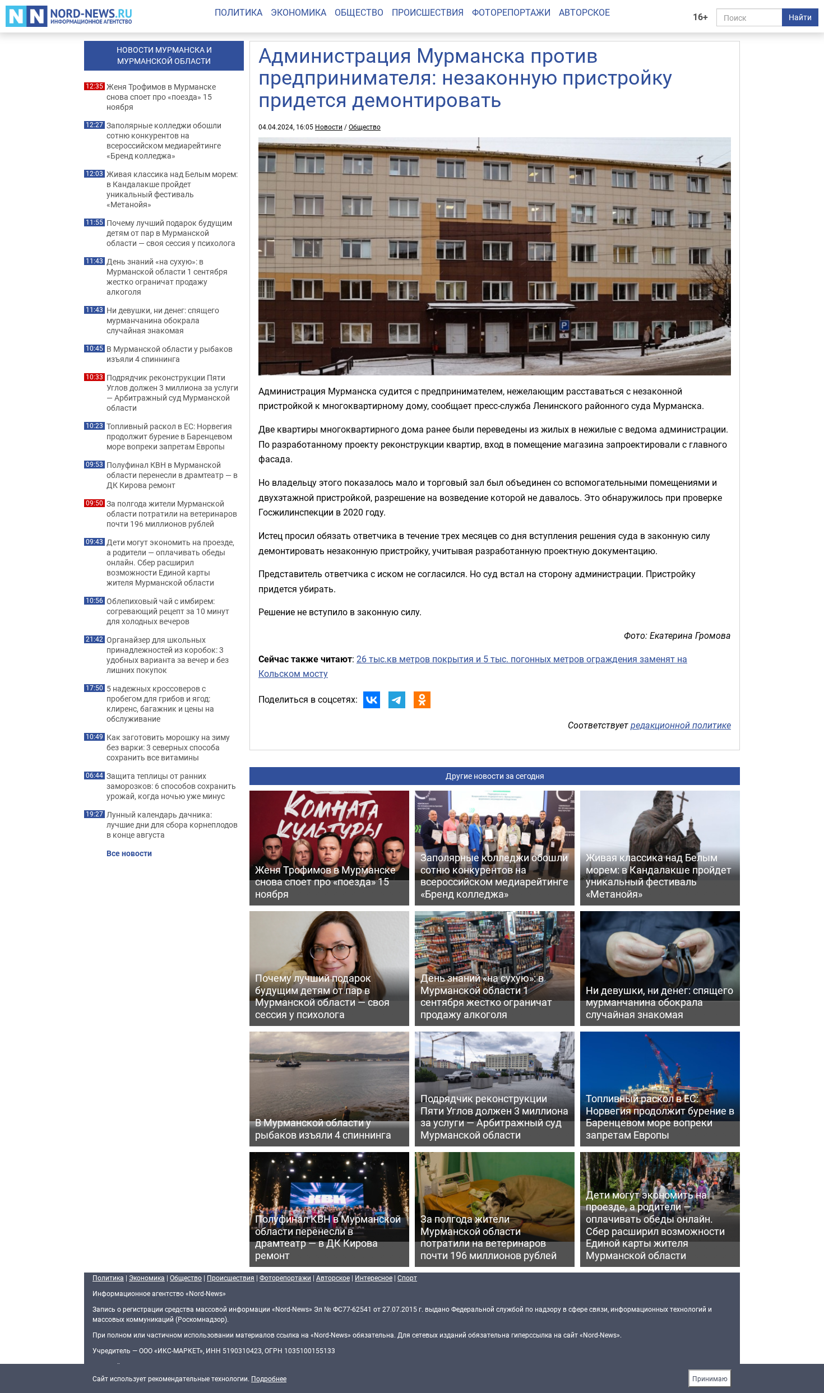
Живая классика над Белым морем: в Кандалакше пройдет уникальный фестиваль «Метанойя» (172, 189)
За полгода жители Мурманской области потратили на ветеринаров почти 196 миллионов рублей (172, 514)
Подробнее (268, 1378)
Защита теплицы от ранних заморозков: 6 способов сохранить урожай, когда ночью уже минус (171, 786)
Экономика (298, 12)
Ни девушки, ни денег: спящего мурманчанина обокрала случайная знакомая (163, 320)
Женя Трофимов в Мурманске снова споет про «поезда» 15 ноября (161, 97)
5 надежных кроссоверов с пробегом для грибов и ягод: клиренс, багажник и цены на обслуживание (160, 704)
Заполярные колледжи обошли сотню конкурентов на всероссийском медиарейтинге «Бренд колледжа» (164, 140)
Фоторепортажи (511, 12)
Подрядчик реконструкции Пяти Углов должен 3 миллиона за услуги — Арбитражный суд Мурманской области (172, 393)
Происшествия (428, 12)
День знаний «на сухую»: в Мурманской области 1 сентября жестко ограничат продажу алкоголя (167, 277)
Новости (328, 126)
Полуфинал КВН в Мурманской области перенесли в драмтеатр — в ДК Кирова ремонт (172, 475)
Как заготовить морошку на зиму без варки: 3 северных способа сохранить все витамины (168, 747)
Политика (238, 12)
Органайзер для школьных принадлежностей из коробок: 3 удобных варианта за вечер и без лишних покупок (168, 655)
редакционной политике (681, 725)
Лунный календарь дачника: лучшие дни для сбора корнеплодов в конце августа (172, 825)
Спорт (407, 1277)
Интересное (373, 1277)
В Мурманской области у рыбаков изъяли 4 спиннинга (170, 354)
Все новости (129, 853)
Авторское (584, 12)
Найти (800, 17)
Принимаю (710, 1378)
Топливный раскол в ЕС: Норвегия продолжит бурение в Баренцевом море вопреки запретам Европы (169, 436)
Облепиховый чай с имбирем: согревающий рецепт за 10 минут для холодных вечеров (168, 611)
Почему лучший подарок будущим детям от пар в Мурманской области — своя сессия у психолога (171, 233)
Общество (359, 12)
